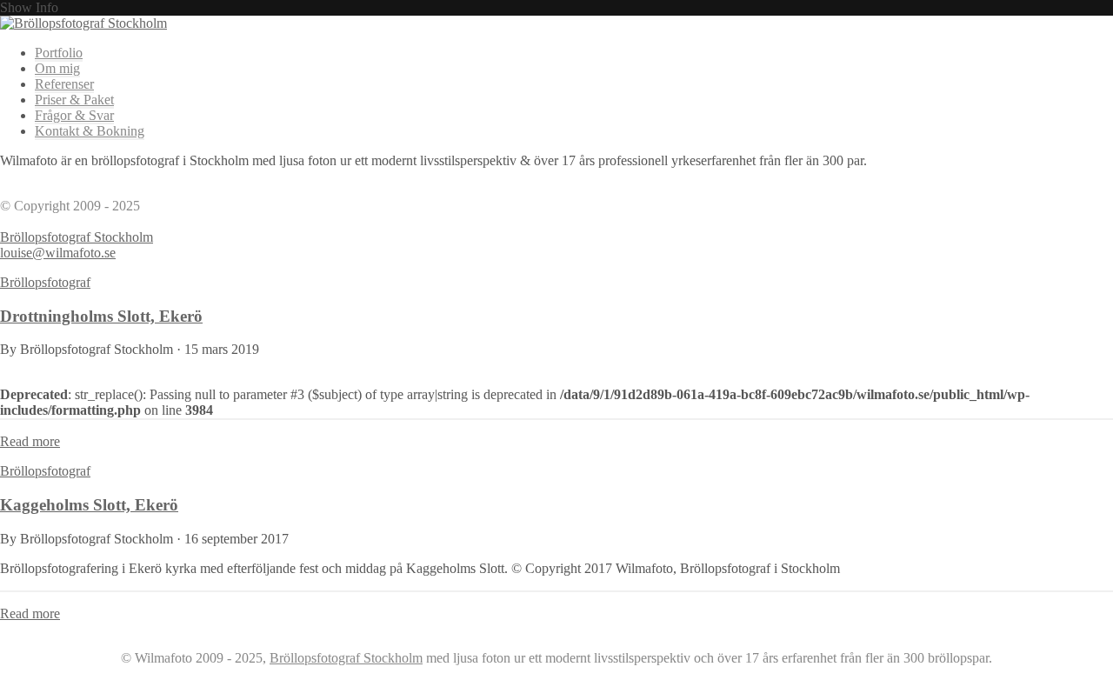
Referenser (64, 84)
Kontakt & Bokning (89, 130)
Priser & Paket (74, 99)
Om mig (57, 68)
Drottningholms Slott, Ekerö (101, 316)
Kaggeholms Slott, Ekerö (89, 505)
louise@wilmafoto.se (58, 252)
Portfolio (59, 52)
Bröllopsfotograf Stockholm (76, 237)
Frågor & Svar (74, 115)
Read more (30, 441)
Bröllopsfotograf (45, 282)
